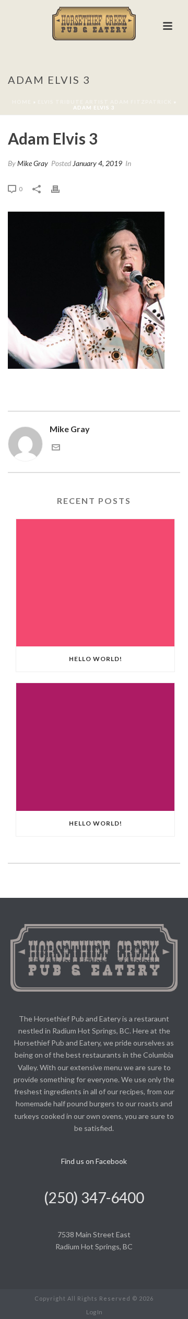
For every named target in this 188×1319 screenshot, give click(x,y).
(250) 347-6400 (94, 1197)
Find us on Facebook (94, 1161)
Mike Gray (32, 163)
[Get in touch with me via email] (56, 448)
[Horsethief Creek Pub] (94, 23)
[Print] (60, 188)
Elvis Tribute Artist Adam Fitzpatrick (105, 101)
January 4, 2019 (97, 163)
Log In (94, 1312)
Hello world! (95, 659)
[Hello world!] (95, 583)
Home (21, 101)
